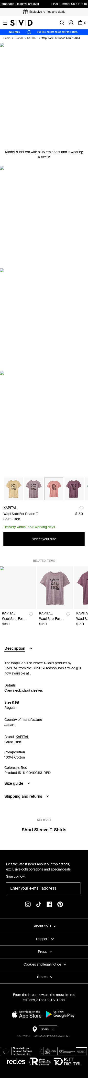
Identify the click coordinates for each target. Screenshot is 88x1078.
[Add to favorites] (81, 508)
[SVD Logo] (21, 23)
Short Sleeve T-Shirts (44, 829)
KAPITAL (32, 38)
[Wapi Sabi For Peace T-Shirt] (18, 587)
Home (6, 38)
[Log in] (71, 22)
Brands (19, 38)
